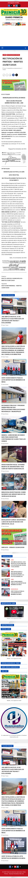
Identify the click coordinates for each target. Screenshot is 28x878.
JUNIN (4, 54)
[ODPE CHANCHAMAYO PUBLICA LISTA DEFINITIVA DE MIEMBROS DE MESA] (14, 367)
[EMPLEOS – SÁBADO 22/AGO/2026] (14, 537)
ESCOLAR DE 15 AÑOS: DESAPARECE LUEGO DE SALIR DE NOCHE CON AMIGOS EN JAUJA (13, 522)
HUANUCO (5, 543)
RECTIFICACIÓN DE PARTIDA (13, 54)
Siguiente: (11, 285)
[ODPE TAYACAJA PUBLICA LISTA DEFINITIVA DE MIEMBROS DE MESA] (14, 845)
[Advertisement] (14, 35)
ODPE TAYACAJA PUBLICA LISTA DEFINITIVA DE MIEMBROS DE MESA (5, 592)
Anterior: (12, 278)
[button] (2, 47)
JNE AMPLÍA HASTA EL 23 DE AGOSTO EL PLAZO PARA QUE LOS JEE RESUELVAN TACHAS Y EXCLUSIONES (5, 563)
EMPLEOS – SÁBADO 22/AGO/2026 (12, 547)
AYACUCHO (5, 541)
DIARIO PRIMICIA (14, 17)
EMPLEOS (11, 541)
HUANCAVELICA (18, 541)
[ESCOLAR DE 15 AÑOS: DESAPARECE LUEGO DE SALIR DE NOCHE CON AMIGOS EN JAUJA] (14, 509)
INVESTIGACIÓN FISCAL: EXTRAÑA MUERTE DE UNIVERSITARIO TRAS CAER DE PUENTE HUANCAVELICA (12, 466)
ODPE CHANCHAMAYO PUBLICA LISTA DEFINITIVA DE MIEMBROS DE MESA (13, 380)
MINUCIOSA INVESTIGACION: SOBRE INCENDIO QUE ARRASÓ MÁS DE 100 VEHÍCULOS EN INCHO (13, 494)
